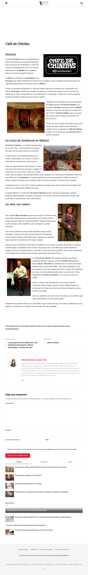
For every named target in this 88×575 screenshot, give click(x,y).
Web (47, 440)
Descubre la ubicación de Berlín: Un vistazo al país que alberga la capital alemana (43, 517)
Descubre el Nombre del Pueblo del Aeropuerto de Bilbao (26, 525)
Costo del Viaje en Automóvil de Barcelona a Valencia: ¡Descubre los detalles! (41, 492)
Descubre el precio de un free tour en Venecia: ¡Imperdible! (26, 510)
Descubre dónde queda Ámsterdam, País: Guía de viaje (34, 530)
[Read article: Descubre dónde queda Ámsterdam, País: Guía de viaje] (9, 532)
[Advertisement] (44, 23)
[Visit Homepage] (44, 3)
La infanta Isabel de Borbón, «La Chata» (28, 484)
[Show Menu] (6, 3)
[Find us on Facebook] (43, 569)
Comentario (10, 403)
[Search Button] (81, 3)
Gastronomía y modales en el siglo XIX (28, 475)
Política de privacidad (46, 549)
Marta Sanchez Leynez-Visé (34, 360)
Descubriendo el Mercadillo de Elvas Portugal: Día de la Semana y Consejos (41, 467)
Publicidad (33, 549)
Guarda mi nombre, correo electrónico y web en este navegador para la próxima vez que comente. (42, 449)
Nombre (9, 430)
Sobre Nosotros (23, 549)
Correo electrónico (12, 440)
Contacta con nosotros (62, 549)
